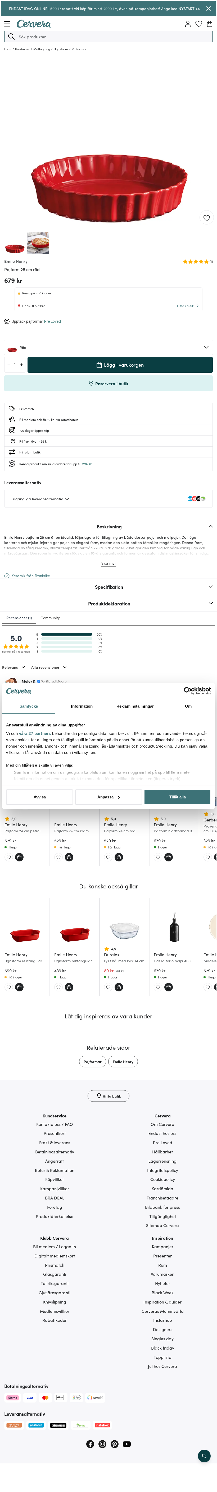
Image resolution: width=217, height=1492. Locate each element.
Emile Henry (123, 1061)
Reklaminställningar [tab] (135, 706)
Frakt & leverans (54, 1142)
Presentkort (55, 1133)
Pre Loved (162, 1142)
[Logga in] (188, 23)
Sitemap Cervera (162, 1225)
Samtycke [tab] (29, 706)
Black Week (163, 1292)
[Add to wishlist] (207, 217)
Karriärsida (162, 1188)
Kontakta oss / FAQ (54, 1124)
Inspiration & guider (162, 1302)
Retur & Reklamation (54, 1170)
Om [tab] (188, 706)
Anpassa (105, 797)
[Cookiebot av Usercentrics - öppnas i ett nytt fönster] (188, 691)
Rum (162, 1265)
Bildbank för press (162, 1207)
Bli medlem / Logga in (54, 1246)
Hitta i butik (185, 305)
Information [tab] (82, 706)
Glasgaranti (54, 1274)
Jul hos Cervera (162, 1366)
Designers (162, 1329)
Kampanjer (162, 1246)
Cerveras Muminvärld (163, 1311)
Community (50, 617)
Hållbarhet (162, 1151)
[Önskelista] (198, 23)
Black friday (162, 1348)
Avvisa (40, 797)
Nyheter (162, 1283)
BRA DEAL (54, 1198)
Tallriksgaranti (55, 1283)
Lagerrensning (162, 1161)
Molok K (28, 681)
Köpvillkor (54, 1179)
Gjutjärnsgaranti (54, 1292)
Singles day (162, 1338)
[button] (11, 36)
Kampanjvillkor (54, 1188)
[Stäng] (208, 8)
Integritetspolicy (162, 1170)
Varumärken (162, 1274)
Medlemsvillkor (54, 1311)
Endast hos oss (162, 1133)
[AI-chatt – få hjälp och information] (204, 1456)
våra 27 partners (35, 733)
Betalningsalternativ (54, 1151)
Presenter (162, 1256)
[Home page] (34, 26)
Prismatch (54, 1265)
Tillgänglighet (162, 1216)
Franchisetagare (162, 1198)
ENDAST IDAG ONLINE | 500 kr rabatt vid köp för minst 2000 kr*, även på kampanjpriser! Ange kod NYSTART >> (104, 8)
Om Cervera (162, 1124)
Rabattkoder (54, 1320)
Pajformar (93, 1061)
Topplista (162, 1357)
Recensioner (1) (19, 617)
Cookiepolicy (162, 1179)
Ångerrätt (54, 1161)
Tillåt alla (177, 797)
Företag (54, 1207)
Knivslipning (54, 1302)
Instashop (162, 1320)
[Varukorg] (209, 23)
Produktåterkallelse (54, 1216)
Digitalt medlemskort (54, 1256)
